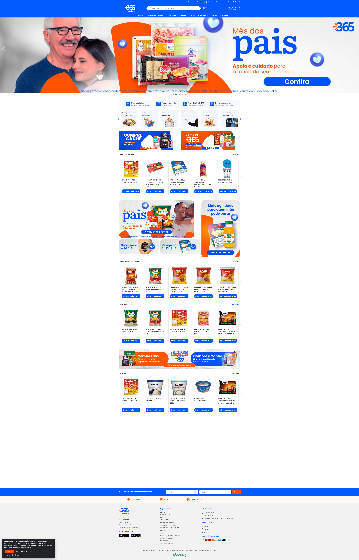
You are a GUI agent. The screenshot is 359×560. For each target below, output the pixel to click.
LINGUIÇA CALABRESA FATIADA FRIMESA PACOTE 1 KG (202, 331)
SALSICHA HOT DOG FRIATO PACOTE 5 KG (129, 181)
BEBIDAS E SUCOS (165, 512)
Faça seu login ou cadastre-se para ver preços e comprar (131, 192)
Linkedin (206, 532)
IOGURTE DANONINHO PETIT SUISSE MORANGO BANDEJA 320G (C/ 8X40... (155, 183)
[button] (173, 94)
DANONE (163, 530)
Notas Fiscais (197, 499)
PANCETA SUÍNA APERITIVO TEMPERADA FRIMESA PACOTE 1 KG (226, 331)
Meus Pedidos (136, 499)
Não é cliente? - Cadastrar (216, 2)
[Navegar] (3, 48)
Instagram (207, 526)
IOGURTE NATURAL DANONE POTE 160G (225, 181)
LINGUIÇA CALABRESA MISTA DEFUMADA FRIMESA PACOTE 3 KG (130, 289)
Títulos (166, 499)
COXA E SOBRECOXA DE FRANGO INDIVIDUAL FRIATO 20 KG (227, 289)
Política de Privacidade (126, 525)
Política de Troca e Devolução (129, 528)
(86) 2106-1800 (234, 9)
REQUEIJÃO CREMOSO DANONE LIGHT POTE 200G (178, 401)
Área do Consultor (235, 2)
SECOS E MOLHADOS (166, 543)
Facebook (207, 529)
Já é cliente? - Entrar (196, 2)
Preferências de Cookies (14, 555)
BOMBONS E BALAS (166, 515)
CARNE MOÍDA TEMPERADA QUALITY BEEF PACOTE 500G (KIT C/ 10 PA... (203, 183)
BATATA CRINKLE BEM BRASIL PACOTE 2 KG (129, 330)
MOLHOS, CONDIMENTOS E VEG (170, 536)
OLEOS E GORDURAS (166, 538)
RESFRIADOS (164, 541)
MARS (162, 533)
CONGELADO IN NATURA (167, 522)
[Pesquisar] (148, 8)
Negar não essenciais (23, 551)
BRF (161, 517)
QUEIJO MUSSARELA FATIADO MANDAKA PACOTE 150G (177, 182)
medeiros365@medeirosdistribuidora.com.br (218, 518)
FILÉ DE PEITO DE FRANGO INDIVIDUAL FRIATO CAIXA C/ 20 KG (179, 289)
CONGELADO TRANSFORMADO (169, 528)
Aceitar (9, 551)
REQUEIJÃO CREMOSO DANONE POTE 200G (154, 400)
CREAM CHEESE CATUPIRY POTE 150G (202, 400)
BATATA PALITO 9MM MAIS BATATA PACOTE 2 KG (155, 289)
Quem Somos (123, 522)
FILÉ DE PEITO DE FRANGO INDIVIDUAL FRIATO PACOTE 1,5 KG (203, 289)
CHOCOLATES (164, 520)
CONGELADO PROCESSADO (169, 525)
